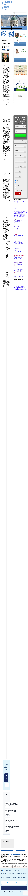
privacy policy (18, 892)
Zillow (15, 277)
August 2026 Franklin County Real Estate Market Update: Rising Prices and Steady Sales (20, 205)
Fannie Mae (16, 228)
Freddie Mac (16, 236)
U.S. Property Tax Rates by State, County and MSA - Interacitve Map (19, 284)
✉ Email (20, 44)
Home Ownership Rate (18, 240)
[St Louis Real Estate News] (14, 20)
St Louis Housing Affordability (19, 268)
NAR (15, 256)
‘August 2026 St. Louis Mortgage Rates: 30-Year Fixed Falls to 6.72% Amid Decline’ (20, 202)
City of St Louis (17, 222)
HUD (15, 244)
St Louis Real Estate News (7, 5)
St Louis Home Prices (18, 265)
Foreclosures (16, 234)
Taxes (15, 275)
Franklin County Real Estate (19, 235)
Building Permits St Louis (18, 220)
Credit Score (16, 226)
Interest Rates (16, 247)
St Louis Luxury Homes (18, 269)
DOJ (15, 227)
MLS (15, 252)
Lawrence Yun (16, 248)
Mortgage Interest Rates (19, 255)
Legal (15, 249)
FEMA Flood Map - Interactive (20, 289)
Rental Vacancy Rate (18, 258)
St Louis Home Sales (18, 267)
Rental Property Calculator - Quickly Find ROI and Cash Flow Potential (20, 287)
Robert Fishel (6, 49)
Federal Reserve (17, 230)
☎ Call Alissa (20, 42)
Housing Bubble (17, 241)
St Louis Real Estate (18, 272)
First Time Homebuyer (18, 233)
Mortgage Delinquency (18, 254)
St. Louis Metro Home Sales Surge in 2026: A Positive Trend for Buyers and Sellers (20, 212)
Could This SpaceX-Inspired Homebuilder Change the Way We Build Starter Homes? (20, 215)
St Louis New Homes (18, 271)
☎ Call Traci (20, 59)
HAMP (15, 237)
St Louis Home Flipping (18, 264)
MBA (15, 250)
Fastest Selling (17, 229)
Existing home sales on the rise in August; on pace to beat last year (11, 34)
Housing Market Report (18, 243)
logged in (10, 843)
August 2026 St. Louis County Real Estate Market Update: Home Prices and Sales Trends (20, 209)
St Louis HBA (16, 263)
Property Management (18, 257)
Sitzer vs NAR (16, 261)
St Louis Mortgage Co (18, 270)
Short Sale (16, 259)
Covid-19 (16, 225)
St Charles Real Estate (18, 262)
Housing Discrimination (18, 242)
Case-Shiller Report (17, 221)
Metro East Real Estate (18, 251)
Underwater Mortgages (18, 276)
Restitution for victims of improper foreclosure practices (3, 33)
